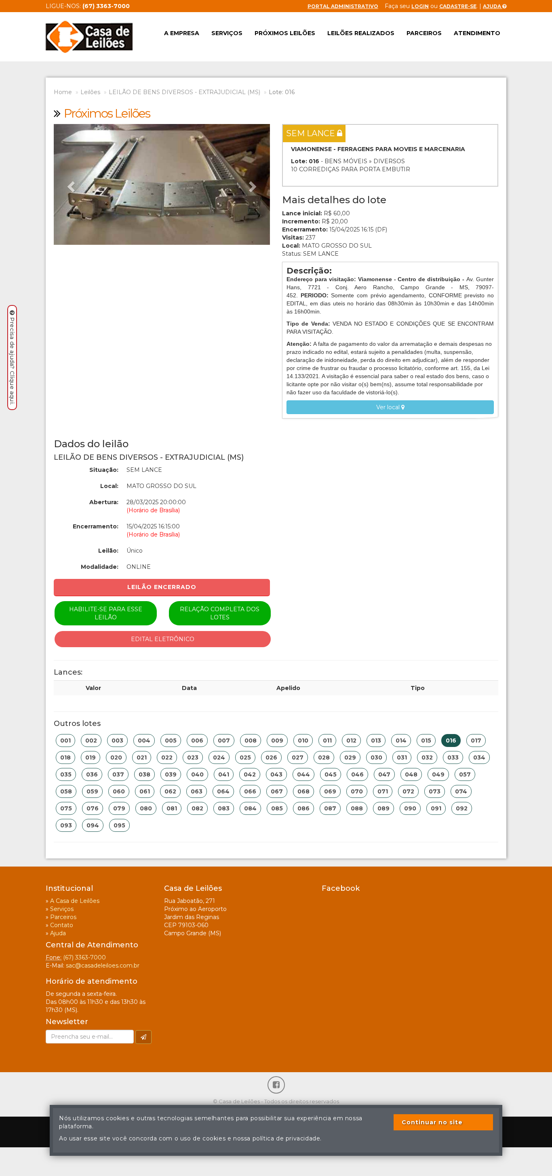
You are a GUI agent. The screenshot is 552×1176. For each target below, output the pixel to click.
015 (426, 740)
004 (144, 740)
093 (66, 825)
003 (117, 740)
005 (171, 740)
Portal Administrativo (343, 6)
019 (90, 757)
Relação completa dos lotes (219, 613)
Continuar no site (432, 1122)
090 (410, 808)
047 (384, 774)
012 (351, 740)
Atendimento (477, 33)
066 (250, 791)
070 (357, 791)
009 (277, 740)
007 (224, 740)
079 (119, 808)
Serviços (226, 33)
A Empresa (181, 33)
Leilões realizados (360, 33)
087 (330, 808)
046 (357, 774)
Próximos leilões (285, 33)
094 (92, 825)
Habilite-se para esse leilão (105, 613)
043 (276, 774)
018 (65, 757)
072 (408, 791)
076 (92, 808)
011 (327, 740)
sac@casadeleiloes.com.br (102, 965)
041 (223, 774)
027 (297, 757)
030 (376, 757)
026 (271, 757)
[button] (70, 184)
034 (479, 757)
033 (453, 757)
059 (92, 791)
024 (219, 757)
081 (171, 808)
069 (330, 791)
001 (65, 740)
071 (382, 791)
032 (427, 757)
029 (350, 757)
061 (144, 791)
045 (330, 774)
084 (250, 808)
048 (411, 774)
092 (462, 808)
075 (66, 808)
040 (197, 774)
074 (461, 791)
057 (465, 774)
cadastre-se (457, 6)
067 (277, 791)
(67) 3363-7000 (84, 957)
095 (119, 825)
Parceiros (424, 33)
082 (197, 808)
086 (303, 808)
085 (277, 808)
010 (303, 740)
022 (167, 757)
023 (192, 757)
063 (196, 791)
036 (92, 774)
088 (357, 808)
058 (66, 791)
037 (118, 774)
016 (451, 740)
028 (324, 757)
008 (250, 740)
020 (116, 757)
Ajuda (492, 6)
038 (144, 774)
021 (142, 757)
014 (401, 740)
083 (224, 808)
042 (250, 774)
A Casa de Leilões (74, 901)
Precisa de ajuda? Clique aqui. (12, 361)
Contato (61, 925)
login (420, 6)
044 (303, 774)
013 (376, 740)
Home (63, 92)
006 (197, 740)
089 (383, 808)
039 (171, 774)
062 (170, 791)
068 (303, 791)
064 (223, 791)
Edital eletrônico (162, 639)
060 (119, 791)
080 (146, 808)
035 (66, 774)
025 (245, 757)
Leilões (90, 92)
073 (434, 791)
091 (436, 808)
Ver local (388, 407)
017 (476, 740)
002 (91, 740)
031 (402, 757)
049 (438, 774)
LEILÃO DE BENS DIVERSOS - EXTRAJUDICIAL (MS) (184, 92)
